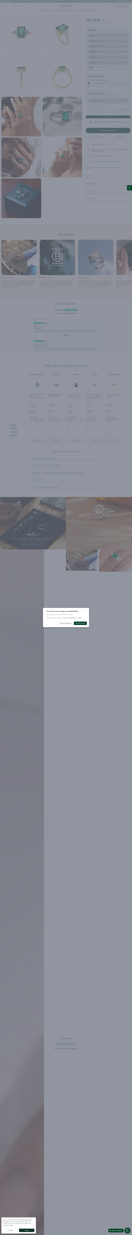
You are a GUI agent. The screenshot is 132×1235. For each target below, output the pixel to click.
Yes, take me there (80, 623)
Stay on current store (65, 623)
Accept (27, 1230)
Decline (11, 1230)
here (12, 1225)
